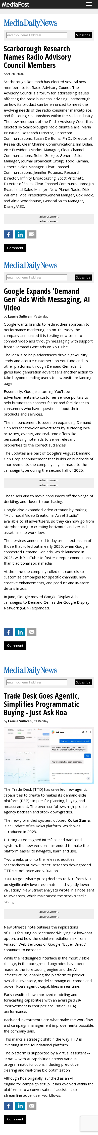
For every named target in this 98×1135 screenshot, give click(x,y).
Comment (15, 248)
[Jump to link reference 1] (4, 621)
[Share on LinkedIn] (20, 234)
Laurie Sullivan (20, 316)
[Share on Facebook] (8, 234)
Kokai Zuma (79, 820)
